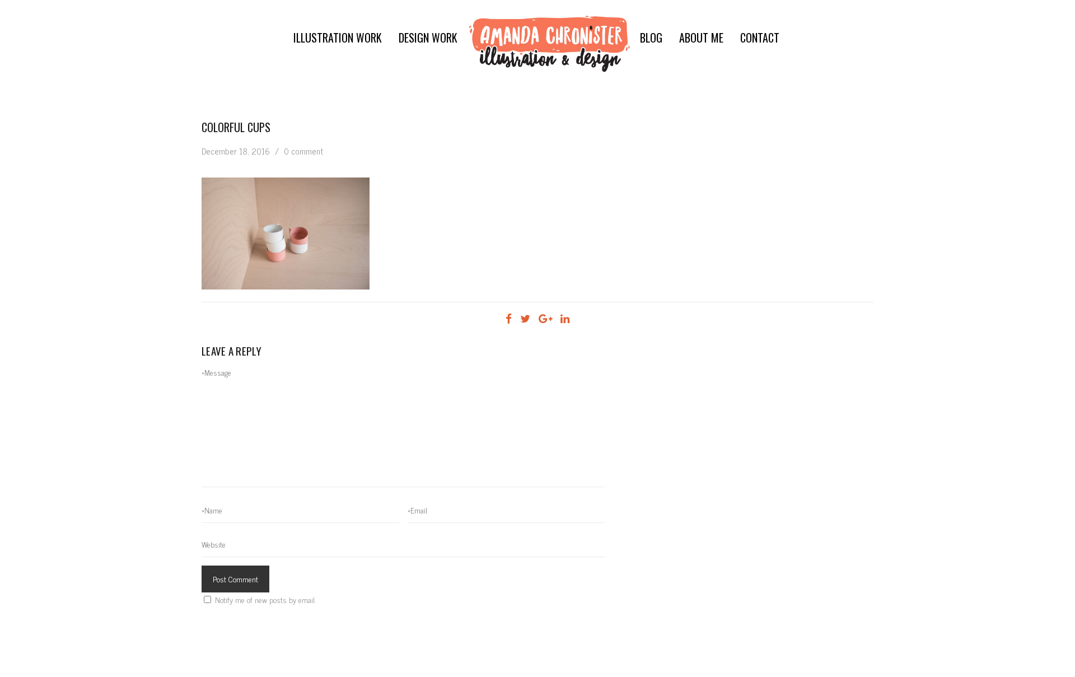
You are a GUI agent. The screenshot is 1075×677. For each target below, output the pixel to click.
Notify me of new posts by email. (265, 599)
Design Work (428, 37)
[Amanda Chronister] (550, 43)
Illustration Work (337, 37)
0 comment (303, 151)
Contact (759, 37)
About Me (701, 37)
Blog (651, 37)
